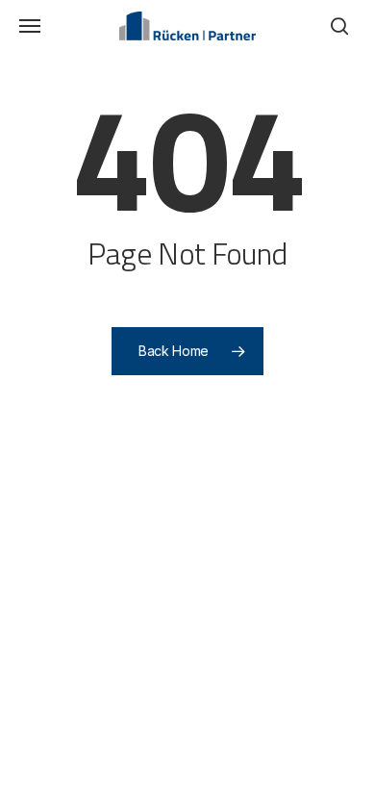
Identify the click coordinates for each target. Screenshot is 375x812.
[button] (29, 26)
